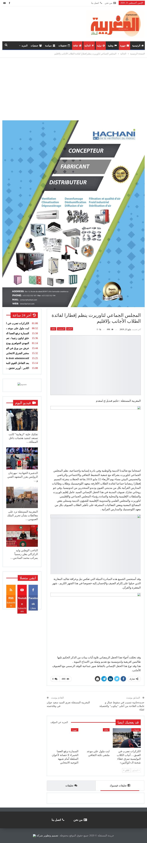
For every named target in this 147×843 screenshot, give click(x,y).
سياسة (48, 45)
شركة (40, 835)
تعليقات (69, 785)
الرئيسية (136, 45)
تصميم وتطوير (51, 835)
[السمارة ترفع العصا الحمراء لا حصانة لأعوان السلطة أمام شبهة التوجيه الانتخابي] (64, 738)
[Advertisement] (73, 87)
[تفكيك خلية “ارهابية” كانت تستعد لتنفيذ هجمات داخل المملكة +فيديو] (22, 420)
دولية (99, 45)
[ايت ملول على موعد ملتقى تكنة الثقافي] (96, 738)
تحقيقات (62, 45)
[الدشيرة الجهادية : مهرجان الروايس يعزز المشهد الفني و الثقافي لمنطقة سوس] (22, 458)
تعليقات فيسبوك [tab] (118, 785)
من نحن (108, 3)
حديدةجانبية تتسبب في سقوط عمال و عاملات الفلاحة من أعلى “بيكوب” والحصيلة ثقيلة (121, 706)
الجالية (87, 45)
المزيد (25, 45)
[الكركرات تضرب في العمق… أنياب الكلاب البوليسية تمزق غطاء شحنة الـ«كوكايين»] (127, 738)
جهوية (123, 45)
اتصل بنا (95, 3)
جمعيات (34, 45)
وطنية (110, 45)
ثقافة (75, 45)
